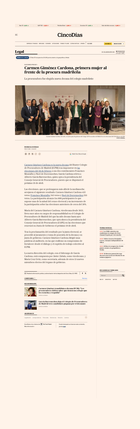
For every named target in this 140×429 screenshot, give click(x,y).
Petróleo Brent (61, 25)
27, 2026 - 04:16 (30, 149)
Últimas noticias (74, 43)
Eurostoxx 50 (83, 25)
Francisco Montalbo (40, 195)
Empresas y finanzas (32, 43)
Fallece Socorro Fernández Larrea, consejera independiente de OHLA (111, 240)
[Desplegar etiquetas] (86, 317)
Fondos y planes (64, 43)
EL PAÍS (89, 43)
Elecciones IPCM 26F (30, 64)
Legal (19, 52)
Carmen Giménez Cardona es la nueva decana (46, 164)
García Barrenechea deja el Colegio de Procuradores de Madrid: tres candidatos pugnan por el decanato (63, 303)
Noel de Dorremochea (72, 195)
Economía (48, 43)
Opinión (82, 43)
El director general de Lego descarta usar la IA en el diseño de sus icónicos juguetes (112, 255)
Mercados (41, 43)
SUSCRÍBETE (108, 43)
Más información (29, 326)
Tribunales (45, 317)
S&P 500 (40, 25)
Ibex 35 (21, 25)
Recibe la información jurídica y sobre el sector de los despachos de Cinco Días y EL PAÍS (52, 273)
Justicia (66, 317)
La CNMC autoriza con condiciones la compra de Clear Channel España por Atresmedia (110, 233)
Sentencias (53, 317)
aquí (64, 326)
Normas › (84, 278)
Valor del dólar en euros (108, 25)
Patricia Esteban (31, 147)
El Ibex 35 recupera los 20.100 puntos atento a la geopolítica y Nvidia (49, 57)
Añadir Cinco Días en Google (79, 154)
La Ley (120, 52)
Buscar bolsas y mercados (109, 270)
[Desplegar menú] (16, 35)
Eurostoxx (108, 279)
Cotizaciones (55, 43)
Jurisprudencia (36, 317)
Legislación (27, 317)
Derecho (60, 317)
